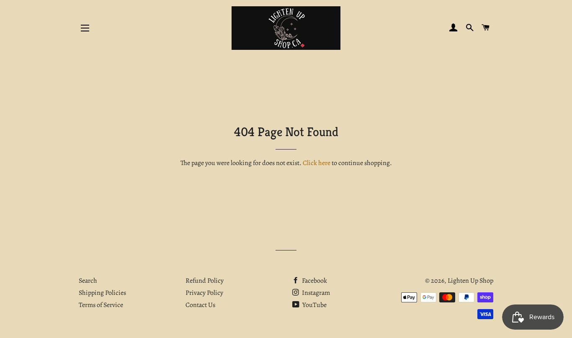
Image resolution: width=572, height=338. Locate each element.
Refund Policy (205, 280)
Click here (316, 163)
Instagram (315, 292)
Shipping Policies (102, 292)
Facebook (314, 280)
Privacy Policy (204, 292)
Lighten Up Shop (470, 280)
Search (88, 280)
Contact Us (200, 305)
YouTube (314, 305)
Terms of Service (101, 305)
